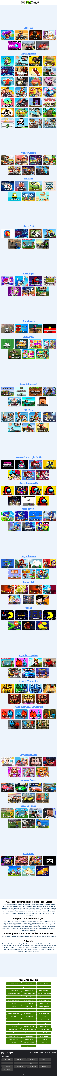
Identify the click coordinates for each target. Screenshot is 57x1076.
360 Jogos (7, 1059)
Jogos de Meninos (13, 1019)
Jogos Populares (28, 53)
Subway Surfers (28, 153)
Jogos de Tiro (13, 1042)
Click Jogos (28, 273)
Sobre (31, 1052)
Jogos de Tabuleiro (44, 1013)
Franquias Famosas (29, 983)
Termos (54, 1052)
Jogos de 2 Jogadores (28, 655)
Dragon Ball (28, 582)
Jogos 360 (28, 28)
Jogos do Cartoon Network (44, 993)
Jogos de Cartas (13, 1029)
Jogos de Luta (28, 1006)
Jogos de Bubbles (44, 1032)
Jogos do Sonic (28, 509)
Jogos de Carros (28, 780)
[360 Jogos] (30, 2)
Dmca (41, 1052)
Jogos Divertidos (44, 1003)
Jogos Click (20, 1066)
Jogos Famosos (29, 1003)
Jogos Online (44, 1042)
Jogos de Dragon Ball (13, 1013)
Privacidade (47, 1052)
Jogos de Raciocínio (29, 1019)
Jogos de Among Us (28, 483)
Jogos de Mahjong (13, 987)
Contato (36, 1052)
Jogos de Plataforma (29, 1013)
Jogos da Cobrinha (28, 1000)
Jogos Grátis (29, 1046)
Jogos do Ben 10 (44, 1039)
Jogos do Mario (28, 556)
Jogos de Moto (29, 990)
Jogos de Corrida (13, 1036)
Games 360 (7, 1063)
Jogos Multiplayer (43, 1023)
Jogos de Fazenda (44, 983)
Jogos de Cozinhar (44, 990)
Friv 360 (20, 1063)
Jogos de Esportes (44, 1000)
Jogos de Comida (44, 1029)
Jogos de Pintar (14, 983)
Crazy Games (28, 321)
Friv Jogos (28, 178)
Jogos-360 (44, 1059)
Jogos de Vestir (14, 996)
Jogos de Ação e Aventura (43, 1019)
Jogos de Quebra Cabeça (13, 993)
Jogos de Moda (44, 996)
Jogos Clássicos (29, 1036)
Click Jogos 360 (45, 1063)
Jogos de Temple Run (28, 681)
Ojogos (44, 1016)
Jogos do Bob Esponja (13, 1023)
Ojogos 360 (32, 1063)
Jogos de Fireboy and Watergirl (28, 707)
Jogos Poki (28, 226)
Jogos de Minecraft (28, 384)
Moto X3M (28, 409)
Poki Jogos (7, 1066)
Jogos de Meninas (28, 754)
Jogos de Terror (14, 1032)
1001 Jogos (28, 336)
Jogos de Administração (29, 993)
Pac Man (28, 608)
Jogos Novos (28, 853)
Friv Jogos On (32, 1066)
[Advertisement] (28, 15)
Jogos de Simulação (29, 1016)
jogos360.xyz (45, 1066)
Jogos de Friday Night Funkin (28, 457)
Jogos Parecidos (7, 1069)
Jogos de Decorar (28, 1023)
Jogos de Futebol (28, 806)
